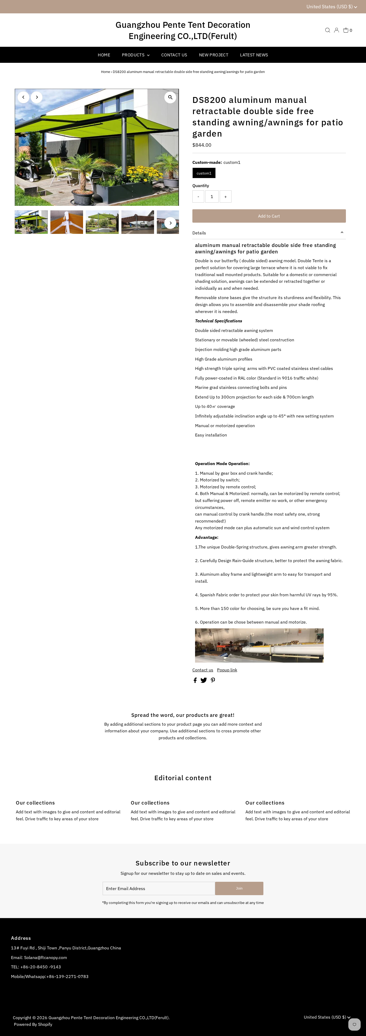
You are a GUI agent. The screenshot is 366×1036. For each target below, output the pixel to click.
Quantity (200, 185)
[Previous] (23, 97)
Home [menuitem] (104, 54)
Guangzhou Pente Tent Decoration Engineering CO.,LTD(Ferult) (183, 30)
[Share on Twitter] (204, 681)
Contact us (202, 670)
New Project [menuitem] (213, 54)
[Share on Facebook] (196, 681)
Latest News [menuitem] (254, 54)
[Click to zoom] (170, 97)
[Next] (37, 97)
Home (105, 71)
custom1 (204, 173)
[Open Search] (327, 30)
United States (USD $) (330, 6)
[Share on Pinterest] (213, 681)
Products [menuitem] (134, 54)
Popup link (227, 670)
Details (199, 232)
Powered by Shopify (33, 1024)
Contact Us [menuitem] (174, 54)
